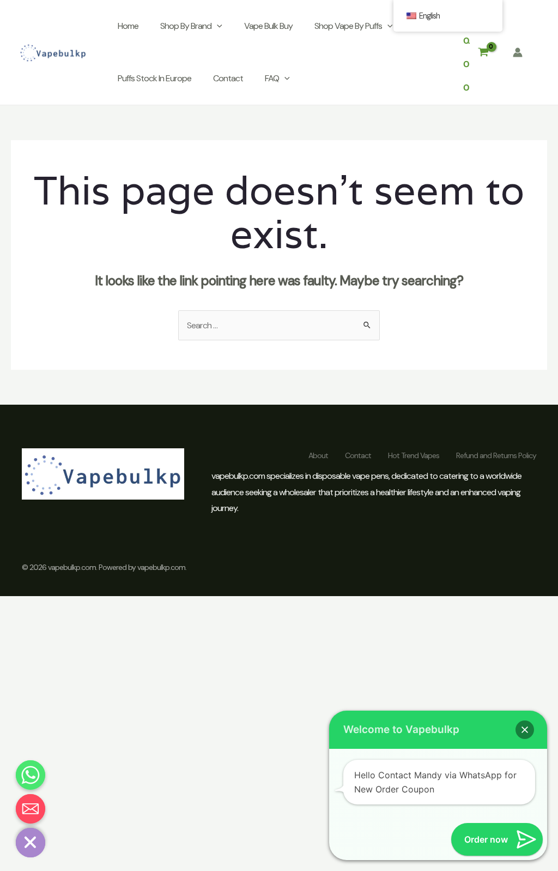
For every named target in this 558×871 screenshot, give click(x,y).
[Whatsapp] (30, 775)
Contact (228, 78)
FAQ (272, 78)
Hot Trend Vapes (413, 455)
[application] (216, 26)
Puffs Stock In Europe (154, 78)
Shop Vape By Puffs (348, 26)
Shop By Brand (185, 26)
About (318, 455)
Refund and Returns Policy (496, 455)
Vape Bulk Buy (268, 26)
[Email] (30, 809)
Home (128, 26)
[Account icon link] (518, 52)
